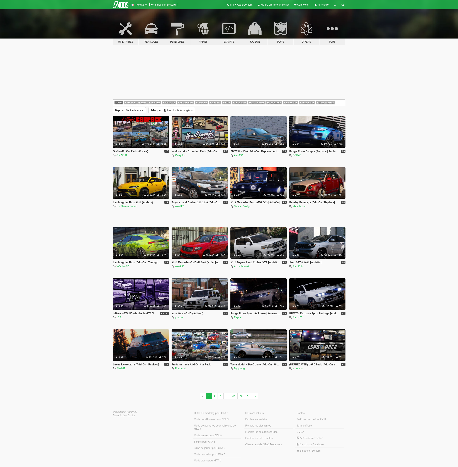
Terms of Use (304, 425)
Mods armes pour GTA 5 (208, 435)
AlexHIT (179, 206)
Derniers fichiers (254, 413)
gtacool (179, 317)
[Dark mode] (335, 4)
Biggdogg (239, 368)
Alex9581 (239, 155)
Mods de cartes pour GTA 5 (209, 454)
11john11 (298, 368)
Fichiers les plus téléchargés (261, 432)
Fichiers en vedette (256, 419)
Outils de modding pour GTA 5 (211, 413)
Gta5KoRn (122, 155)
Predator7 (180, 368)
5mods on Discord (310, 450)
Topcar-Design (242, 206)
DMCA (300, 432)
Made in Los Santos (124, 415)
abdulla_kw (299, 206)
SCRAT (297, 155)
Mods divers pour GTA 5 (207, 460)
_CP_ (119, 317)
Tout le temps (128, 110)
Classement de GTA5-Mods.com (263, 444)
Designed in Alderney (125, 411)
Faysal (238, 317)
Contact (301, 413)
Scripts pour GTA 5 (204, 441)
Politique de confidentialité (311, 419)
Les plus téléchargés (171, 110)
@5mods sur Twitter (311, 438)
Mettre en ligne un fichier (274, 4)
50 (241, 396)
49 (233, 396)
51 (248, 396)
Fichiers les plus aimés (258, 425)
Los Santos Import (126, 206)
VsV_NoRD (122, 266)
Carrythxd (180, 155)
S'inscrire (323, 4)
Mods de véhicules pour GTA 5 (211, 419)
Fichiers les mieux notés (259, 438)
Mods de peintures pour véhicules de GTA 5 (215, 427)
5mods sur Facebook (311, 444)
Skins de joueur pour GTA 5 (209, 448)
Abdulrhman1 (241, 266)
